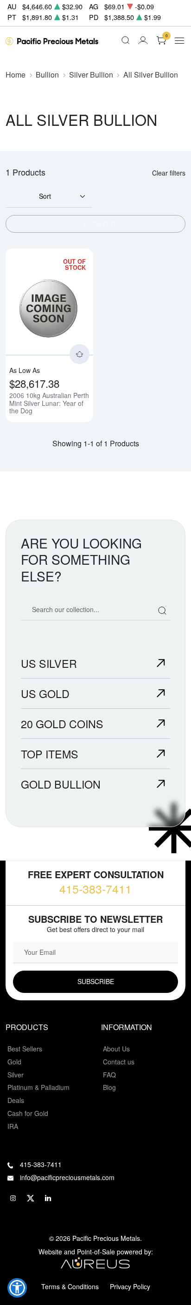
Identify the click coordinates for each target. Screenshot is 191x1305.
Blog (109, 1087)
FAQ (109, 1074)
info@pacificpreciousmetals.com (67, 1177)
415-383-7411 (95, 888)
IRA (12, 1126)
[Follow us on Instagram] (13, 1198)
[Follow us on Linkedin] (48, 1198)
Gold (14, 1061)
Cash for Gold (27, 1113)
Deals (15, 1100)
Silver (15, 1074)
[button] (17, 1288)
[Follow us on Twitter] (30, 1198)
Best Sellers (24, 1048)
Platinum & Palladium (38, 1087)
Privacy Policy (130, 1286)
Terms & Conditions (70, 1286)
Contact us (118, 1061)
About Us (116, 1048)
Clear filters (168, 172)
